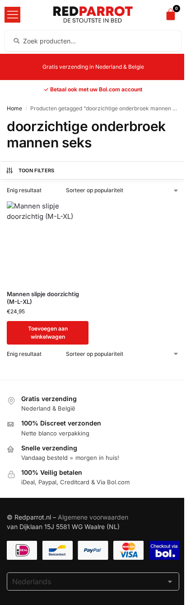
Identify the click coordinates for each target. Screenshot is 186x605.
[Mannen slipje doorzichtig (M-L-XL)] (47, 242)
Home (14, 108)
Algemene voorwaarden (93, 517)
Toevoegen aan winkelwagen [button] (48, 332)
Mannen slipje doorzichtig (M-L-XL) (43, 297)
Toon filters (37, 170)
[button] (12, 15)
